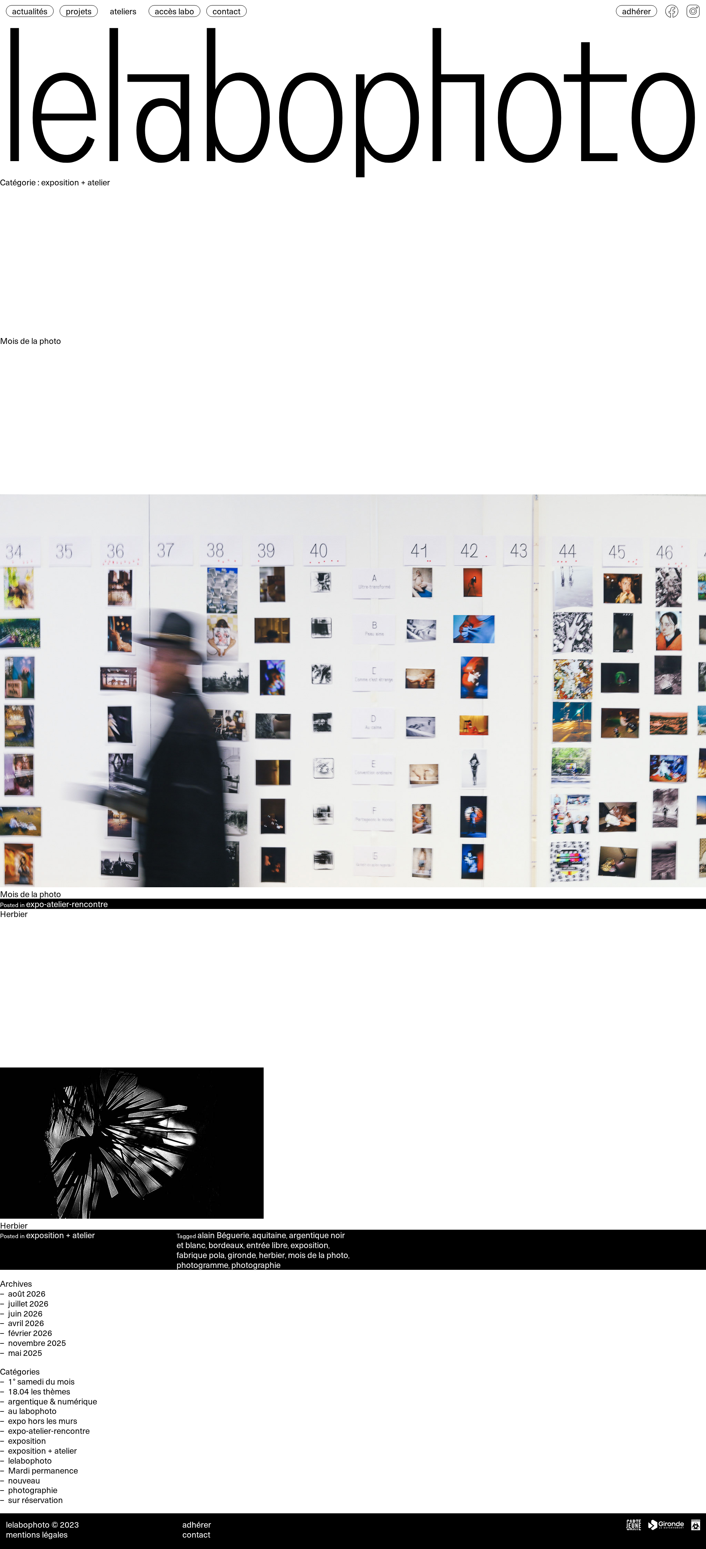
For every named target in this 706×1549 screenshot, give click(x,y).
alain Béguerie (223, 1234)
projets (79, 11)
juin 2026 (25, 1313)
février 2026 (30, 1332)
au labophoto (32, 1410)
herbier (272, 1254)
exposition (309, 1244)
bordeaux (225, 1244)
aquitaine (269, 1234)
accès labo (174, 11)
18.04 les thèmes (39, 1391)
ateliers (123, 11)
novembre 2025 (37, 1342)
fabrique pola (200, 1254)
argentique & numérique (52, 1401)
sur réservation (35, 1499)
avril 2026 (26, 1322)
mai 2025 (25, 1352)
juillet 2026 (28, 1303)
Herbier (14, 1225)
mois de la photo (318, 1254)
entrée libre (267, 1244)
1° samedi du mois (41, 1381)
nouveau (24, 1480)
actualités (29, 11)
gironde (242, 1254)
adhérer (636, 11)
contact (226, 11)
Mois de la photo (30, 893)
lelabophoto (30, 1460)
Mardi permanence (43, 1470)
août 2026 (27, 1293)
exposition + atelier (60, 1234)
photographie (256, 1264)
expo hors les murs (42, 1420)
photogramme (202, 1264)
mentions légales (37, 1534)
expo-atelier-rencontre (67, 903)
